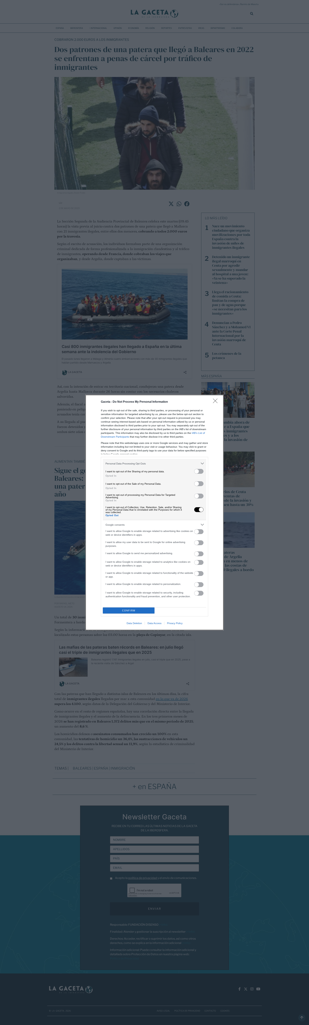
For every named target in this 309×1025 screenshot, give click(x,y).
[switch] (198, 471)
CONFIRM (128, 610)
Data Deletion (134, 623)
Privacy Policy (175, 623)
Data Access (154, 623)
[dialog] (154, 512)
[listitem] (154, 463)
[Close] (216, 402)
